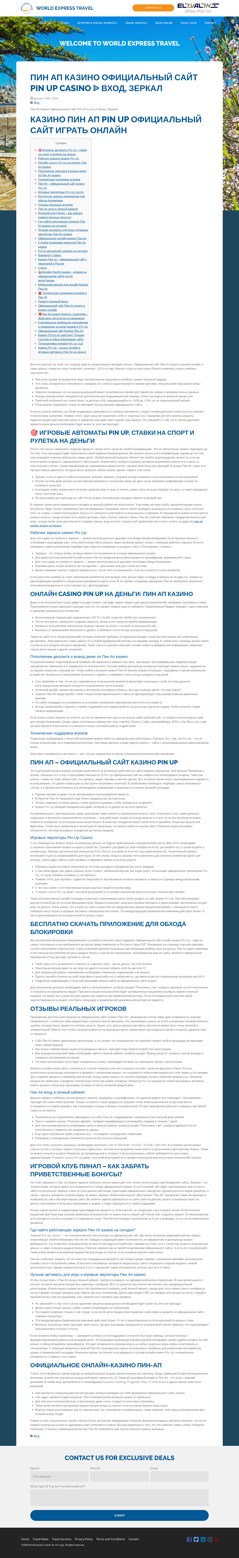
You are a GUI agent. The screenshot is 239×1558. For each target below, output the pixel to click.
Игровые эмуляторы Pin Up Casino (61, 192)
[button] (45, 23)
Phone (95, 1468)
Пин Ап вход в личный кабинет (58, 209)
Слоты (42, 268)
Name (35, 1468)
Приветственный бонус (53, 301)
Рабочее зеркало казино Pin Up (58, 158)
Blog (37, 102)
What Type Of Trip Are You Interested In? (57, 1486)
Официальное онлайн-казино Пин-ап (62, 238)
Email (154, 1468)
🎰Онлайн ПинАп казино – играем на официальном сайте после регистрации (62, 276)
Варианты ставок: (49, 255)
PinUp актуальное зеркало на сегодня (62, 251)
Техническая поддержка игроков (59, 179)
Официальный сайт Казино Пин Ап (60, 331)
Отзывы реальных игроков (55, 205)
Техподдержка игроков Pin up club (60, 343)
